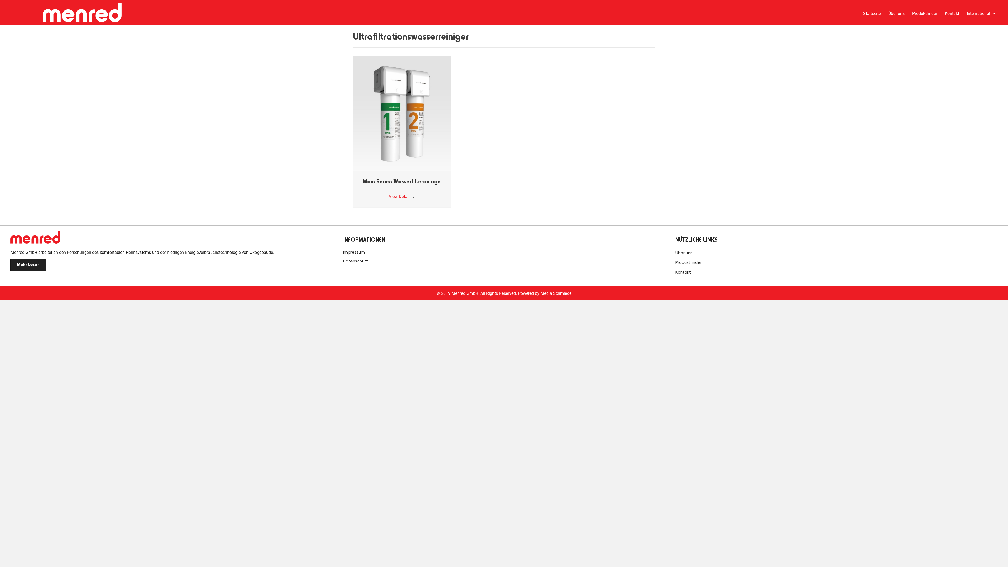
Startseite (872, 13)
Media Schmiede (555, 293)
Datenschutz (355, 261)
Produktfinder (924, 13)
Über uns (896, 13)
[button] (28, 265)
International (978, 13)
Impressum (354, 252)
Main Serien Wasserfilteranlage (402, 182)
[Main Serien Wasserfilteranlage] (402, 113)
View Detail (402, 196)
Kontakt (952, 13)
